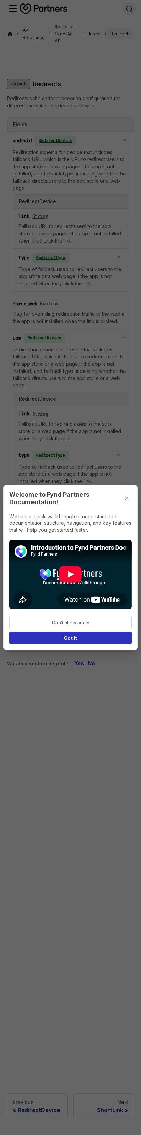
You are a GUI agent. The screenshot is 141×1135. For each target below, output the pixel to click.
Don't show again (70, 622)
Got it (70, 638)
